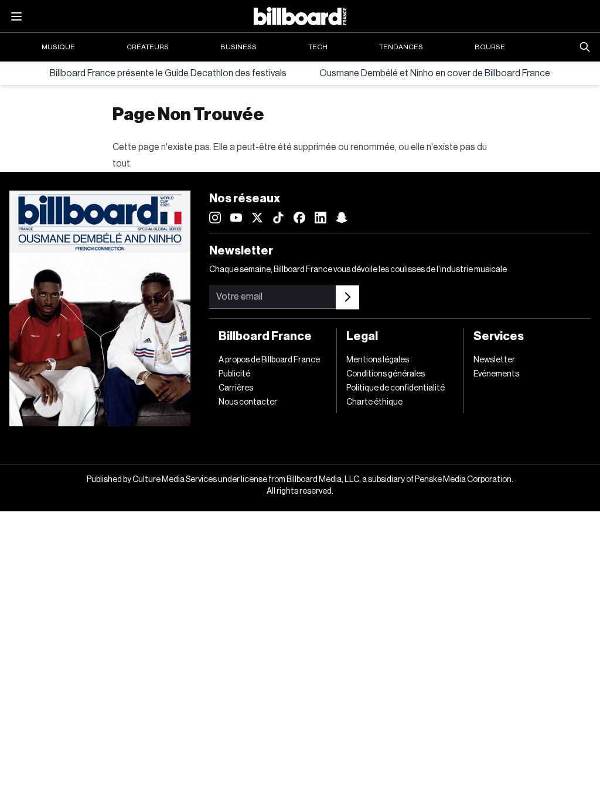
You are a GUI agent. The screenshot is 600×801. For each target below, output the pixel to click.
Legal (362, 336)
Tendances (401, 46)
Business (238, 46)
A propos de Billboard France (269, 360)
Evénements (496, 374)
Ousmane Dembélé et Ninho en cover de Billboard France (434, 73)
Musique (58, 46)
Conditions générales (385, 374)
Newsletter (494, 360)
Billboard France (265, 336)
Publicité (234, 374)
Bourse (490, 46)
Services (498, 336)
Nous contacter (248, 402)
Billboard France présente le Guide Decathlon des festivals (168, 73)
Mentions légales (377, 360)
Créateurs (148, 46)
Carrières (236, 388)
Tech (318, 46)
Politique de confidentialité (395, 388)
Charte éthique (374, 402)
